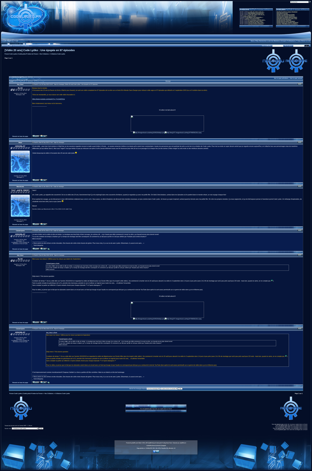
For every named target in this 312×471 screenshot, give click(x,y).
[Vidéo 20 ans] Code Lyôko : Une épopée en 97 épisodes (40, 50)
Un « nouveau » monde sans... (257, 19)
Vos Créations (44, 54)
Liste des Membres (274, 41)
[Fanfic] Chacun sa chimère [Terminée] (287, 22)
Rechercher (263, 41)
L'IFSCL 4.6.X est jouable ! (252, 18)
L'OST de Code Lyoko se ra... (256, 14)
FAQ (256, 41)
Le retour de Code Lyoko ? (255, 21)
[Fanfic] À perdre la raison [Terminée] (287, 11)
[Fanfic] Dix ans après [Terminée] (286, 21)
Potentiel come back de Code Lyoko (287, 18)
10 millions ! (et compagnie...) (255, 17)
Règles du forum (12, 41)
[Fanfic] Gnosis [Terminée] (284, 19)
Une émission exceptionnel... (256, 13)
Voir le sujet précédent (281, 78)
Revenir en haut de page (20, 136)
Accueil (3, 41)
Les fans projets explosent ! (256, 23)
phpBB (133, 442)
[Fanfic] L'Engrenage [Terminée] (286, 15)
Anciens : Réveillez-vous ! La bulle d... (287, 23)
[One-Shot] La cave (282, 13)
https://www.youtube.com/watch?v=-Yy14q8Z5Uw (48, 99)
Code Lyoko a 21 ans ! (249, 15)
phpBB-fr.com (183, 442)
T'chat (298, 41)
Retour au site (305, 41)
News (252, 41)
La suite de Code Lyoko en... (256, 11)
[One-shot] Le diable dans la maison (287, 17)
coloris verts (88, 199)
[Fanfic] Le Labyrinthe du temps (286, 14)
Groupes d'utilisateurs (288, 41)
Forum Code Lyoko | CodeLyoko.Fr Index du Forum (21, 54)
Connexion (17, 45)
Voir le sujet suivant (296, 78)
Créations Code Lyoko (58, 54)
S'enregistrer (25, 45)
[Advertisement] (156, 461)
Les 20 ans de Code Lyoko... (256, 22)
